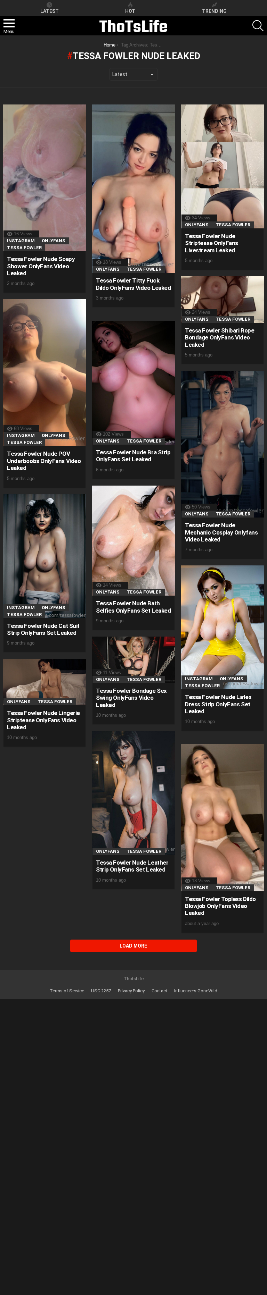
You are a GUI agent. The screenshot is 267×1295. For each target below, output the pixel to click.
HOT (130, 11)
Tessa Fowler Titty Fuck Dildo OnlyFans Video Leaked (133, 284)
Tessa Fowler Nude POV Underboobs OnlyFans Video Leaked (44, 460)
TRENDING (214, 11)
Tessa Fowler (24, 247)
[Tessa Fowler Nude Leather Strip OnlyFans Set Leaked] (133, 793)
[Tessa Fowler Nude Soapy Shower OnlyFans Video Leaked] (44, 177)
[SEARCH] (258, 25)
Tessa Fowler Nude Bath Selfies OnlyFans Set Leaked (133, 607)
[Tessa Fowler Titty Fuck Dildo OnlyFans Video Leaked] (133, 188)
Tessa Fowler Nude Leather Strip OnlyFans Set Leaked (132, 866)
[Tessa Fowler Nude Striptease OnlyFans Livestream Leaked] (222, 166)
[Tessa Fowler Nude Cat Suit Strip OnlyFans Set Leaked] (44, 556)
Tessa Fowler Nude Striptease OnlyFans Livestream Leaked (211, 243)
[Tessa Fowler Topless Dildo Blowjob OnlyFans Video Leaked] (222, 817)
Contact (159, 990)
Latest (49, 11)
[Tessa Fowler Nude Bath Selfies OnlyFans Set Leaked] (133, 541)
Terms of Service (67, 990)
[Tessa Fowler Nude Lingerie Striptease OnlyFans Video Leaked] (44, 682)
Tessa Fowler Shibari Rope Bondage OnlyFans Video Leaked (219, 337)
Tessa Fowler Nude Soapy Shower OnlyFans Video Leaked (41, 266)
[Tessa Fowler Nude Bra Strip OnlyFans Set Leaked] (133, 383)
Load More (133, 946)
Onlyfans (53, 240)
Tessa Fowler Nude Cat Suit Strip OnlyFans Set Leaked (43, 629)
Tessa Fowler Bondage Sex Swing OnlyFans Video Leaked (131, 697)
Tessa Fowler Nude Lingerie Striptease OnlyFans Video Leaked (43, 720)
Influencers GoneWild (195, 990)
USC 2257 (101, 990)
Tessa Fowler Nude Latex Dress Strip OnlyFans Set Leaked (218, 704)
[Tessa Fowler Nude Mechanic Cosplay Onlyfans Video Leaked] (222, 444)
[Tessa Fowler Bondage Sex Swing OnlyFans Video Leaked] (133, 660)
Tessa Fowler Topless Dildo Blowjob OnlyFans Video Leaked (220, 906)
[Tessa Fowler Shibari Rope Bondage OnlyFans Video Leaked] (222, 299)
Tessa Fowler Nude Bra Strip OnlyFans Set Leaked (133, 456)
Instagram (21, 240)
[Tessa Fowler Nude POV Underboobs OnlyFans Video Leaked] (44, 372)
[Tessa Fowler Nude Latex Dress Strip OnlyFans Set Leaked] (222, 627)
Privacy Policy (131, 990)
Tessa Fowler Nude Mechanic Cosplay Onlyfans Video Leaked (221, 532)
